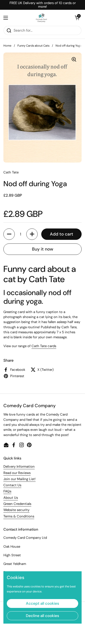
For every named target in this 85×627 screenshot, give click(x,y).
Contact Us (12, 485)
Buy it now (42, 249)
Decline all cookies (42, 615)
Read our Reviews (17, 473)
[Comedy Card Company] (41, 17)
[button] (77, 17)
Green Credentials (17, 504)
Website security (16, 510)
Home (7, 46)
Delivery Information (19, 466)
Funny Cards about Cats (33, 46)
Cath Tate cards (44, 346)
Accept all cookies (42, 603)
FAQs (7, 491)
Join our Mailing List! (19, 479)
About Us (10, 497)
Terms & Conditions (18, 516)
